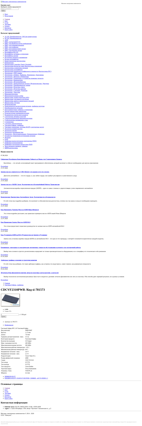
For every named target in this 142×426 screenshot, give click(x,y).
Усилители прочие (11, 130)
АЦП (6, 40)
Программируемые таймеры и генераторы (19, 109)
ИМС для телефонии (11, 47)
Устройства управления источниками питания (20, 136)
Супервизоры (9, 122)
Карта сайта (8, 29)
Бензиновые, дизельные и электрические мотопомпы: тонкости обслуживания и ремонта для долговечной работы (41, 247)
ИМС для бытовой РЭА (12, 42)
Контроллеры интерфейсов (14, 69)
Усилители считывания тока (14, 132)
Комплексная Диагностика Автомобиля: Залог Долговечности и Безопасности (28, 197)
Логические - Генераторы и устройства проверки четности (24, 78)
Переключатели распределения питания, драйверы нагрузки (25, 106)
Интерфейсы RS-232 (11, 52)
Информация (9, 325)
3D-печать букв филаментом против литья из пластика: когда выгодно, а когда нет (30, 273)
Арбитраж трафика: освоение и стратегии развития (19, 260)
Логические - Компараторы (14, 80)
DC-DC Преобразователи (13, 38)
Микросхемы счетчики (12, 103)
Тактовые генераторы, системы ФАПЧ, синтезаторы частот (24, 127)
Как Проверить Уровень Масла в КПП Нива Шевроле (20, 210)
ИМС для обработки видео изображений (18, 43)
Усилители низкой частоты (13, 129)
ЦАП (6, 139)
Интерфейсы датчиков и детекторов (16, 54)
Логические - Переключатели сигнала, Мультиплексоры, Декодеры (27, 83)
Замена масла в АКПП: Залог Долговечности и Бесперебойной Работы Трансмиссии (30, 184)
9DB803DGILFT (10, 376)
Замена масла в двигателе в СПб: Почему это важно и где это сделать (25, 172)
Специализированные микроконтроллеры (18, 118)
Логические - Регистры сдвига (15, 87)
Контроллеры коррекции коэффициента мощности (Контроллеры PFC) (28, 71)
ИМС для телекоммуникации (14, 45)
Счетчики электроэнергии (13, 123)
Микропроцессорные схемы (14, 96)
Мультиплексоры (10, 104)
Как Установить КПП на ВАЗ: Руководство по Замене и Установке (24, 235)
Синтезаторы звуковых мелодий (15, 116)
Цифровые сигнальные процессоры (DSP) (18, 144)
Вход (6, 14)
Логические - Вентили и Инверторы (17, 76)
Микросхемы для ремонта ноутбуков (17, 99)
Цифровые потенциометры (14, 143)
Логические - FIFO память (13, 73)
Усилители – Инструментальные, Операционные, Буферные (24, 134)
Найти (3, 11)
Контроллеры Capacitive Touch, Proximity (18, 64)
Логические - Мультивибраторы (15, 82)
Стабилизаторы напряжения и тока (16, 120)
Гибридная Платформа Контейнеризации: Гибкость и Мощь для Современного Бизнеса (31, 159)
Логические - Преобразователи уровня (17, 85)
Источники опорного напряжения (16, 57)
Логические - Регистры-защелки (15, 89)
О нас (6, 22)
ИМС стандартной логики (13, 50)
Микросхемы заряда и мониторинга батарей (19, 101)
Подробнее (4, 166)
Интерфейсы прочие (11, 56)
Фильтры (8, 137)
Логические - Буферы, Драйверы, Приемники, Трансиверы (24, 75)
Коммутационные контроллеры (15, 61)
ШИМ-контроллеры (11, 148)
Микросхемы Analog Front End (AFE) (17, 97)
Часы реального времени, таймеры (16, 146)
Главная (7, 19)
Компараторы (9, 63)
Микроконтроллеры (11, 94)
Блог (6, 21)
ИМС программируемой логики (15, 49)
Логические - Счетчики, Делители (16, 90)
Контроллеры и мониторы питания (16, 68)
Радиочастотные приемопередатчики (17, 113)
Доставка (8, 24)
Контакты (8, 28)
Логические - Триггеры (12, 92)
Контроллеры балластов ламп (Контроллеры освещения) (23, 66)
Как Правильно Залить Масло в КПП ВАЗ (15, 222)
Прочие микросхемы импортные (15, 111)
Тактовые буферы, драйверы (14, 125)
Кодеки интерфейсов (11, 59)
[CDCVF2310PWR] (10, 306)
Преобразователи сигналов (14, 108)
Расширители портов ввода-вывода (16, 115)
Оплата (7, 26)
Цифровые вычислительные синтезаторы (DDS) (21, 141)
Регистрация (9, 16)
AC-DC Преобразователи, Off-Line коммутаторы (21, 36)
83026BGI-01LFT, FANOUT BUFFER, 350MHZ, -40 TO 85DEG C (26, 378)
